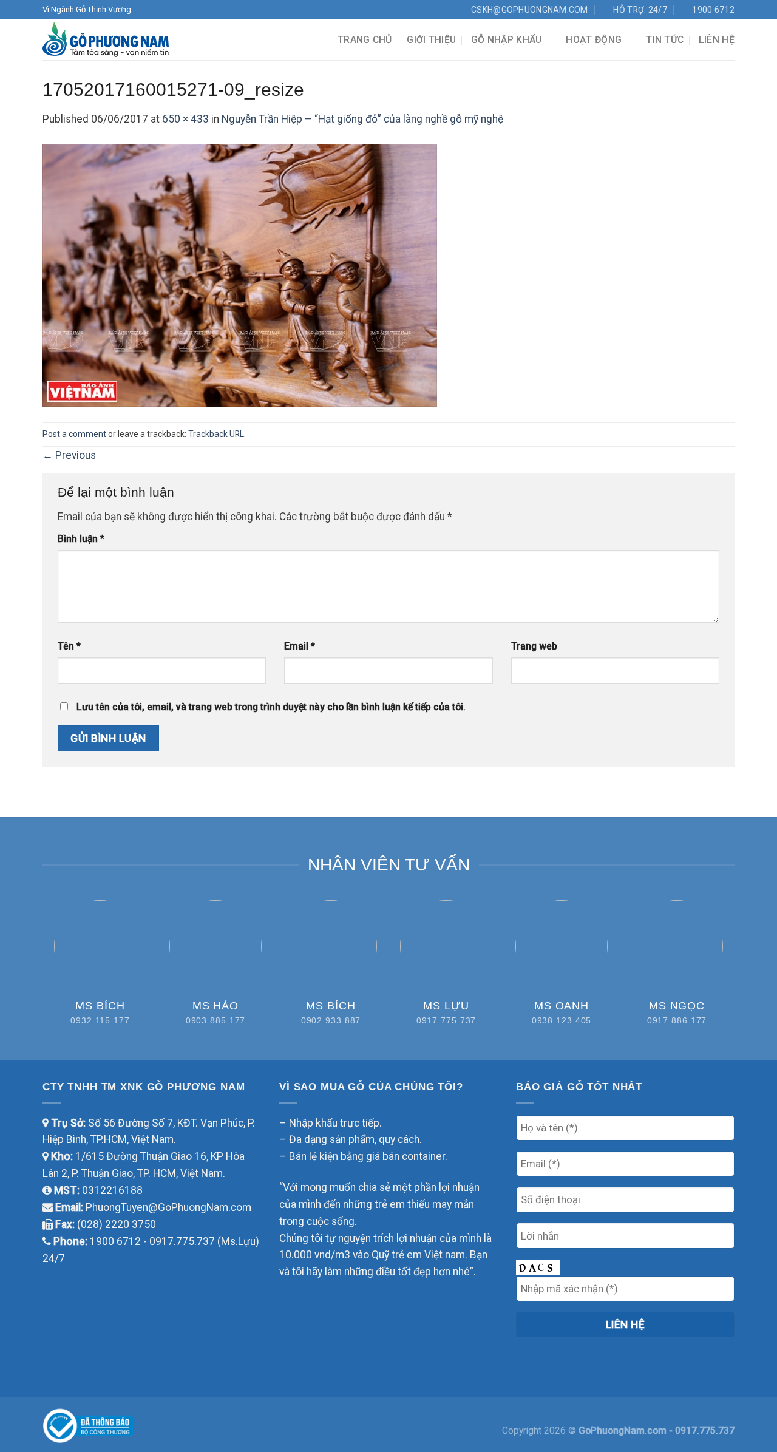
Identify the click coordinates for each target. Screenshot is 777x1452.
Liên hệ (717, 40)
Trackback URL (216, 434)
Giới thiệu (431, 40)
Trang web (534, 646)
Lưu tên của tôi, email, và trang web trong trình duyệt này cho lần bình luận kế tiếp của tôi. (271, 707)
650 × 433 (185, 119)
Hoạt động (594, 40)
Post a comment (74, 434)
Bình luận (81, 538)
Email (299, 646)
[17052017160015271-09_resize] (239, 274)
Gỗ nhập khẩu (506, 40)
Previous (69, 455)
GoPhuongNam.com (624, 1430)
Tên (69, 646)
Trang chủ (365, 40)
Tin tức (665, 40)
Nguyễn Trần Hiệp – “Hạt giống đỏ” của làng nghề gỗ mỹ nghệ (362, 119)
